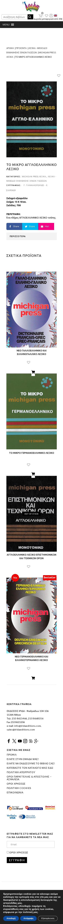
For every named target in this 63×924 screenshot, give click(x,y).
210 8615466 (19, 718)
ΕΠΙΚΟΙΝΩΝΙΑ (15, 792)
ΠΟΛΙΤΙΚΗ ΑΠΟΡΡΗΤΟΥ (21, 772)
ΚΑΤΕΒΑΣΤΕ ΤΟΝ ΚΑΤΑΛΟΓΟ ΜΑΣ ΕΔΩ (30, 768)
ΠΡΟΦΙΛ (12, 754)
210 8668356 (35, 718)
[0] (40, 16)
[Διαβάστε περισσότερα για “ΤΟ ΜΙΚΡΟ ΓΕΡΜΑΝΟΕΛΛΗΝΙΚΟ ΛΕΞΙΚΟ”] (33, 474)
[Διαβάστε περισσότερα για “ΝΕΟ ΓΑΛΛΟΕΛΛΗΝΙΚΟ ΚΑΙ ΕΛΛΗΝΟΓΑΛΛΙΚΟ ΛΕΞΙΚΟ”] (33, 372)
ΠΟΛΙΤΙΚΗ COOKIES (19, 788)
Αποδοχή (11, 918)
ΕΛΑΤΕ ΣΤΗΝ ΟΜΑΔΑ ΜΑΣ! (23, 759)
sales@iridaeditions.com (21, 729)
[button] (6, 24)
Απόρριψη (28, 918)
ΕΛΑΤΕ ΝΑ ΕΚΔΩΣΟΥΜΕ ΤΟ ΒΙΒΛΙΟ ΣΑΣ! (31, 763)
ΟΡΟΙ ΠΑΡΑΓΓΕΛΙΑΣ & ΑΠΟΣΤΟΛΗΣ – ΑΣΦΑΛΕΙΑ (29, 778)
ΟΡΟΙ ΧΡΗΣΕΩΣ (16, 783)
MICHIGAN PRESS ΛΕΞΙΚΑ (34, 176)
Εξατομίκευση (47, 918)
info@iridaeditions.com (27, 725)
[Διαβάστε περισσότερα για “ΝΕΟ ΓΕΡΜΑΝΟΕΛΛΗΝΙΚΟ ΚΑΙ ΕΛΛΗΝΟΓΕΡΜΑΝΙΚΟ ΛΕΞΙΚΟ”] (33, 678)
